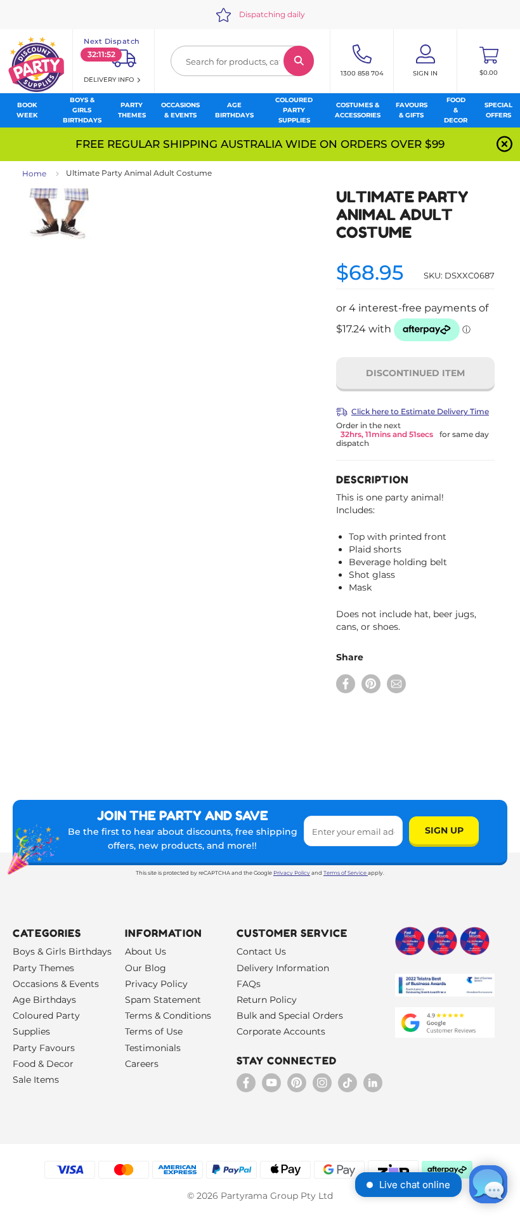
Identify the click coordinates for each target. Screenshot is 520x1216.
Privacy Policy (291, 873)
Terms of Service (345, 873)
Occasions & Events (56, 984)
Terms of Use (154, 1031)
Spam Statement (163, 999)
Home (34, 173)
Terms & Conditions (168, 1015)
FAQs (249, 984)
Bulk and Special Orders (290, 1015)
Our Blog (145, 968)
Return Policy (267, 999)
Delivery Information (283, 968)
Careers (142, 1063)
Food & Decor (43, 1063)
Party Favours (44, 1048)
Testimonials (153, 1048)
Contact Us (261, 951)
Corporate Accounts (281, 1031)
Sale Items (36, 1079)
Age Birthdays (44, 999)
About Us (145, 951)
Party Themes (43, 968)
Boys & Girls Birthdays (62, 951)
